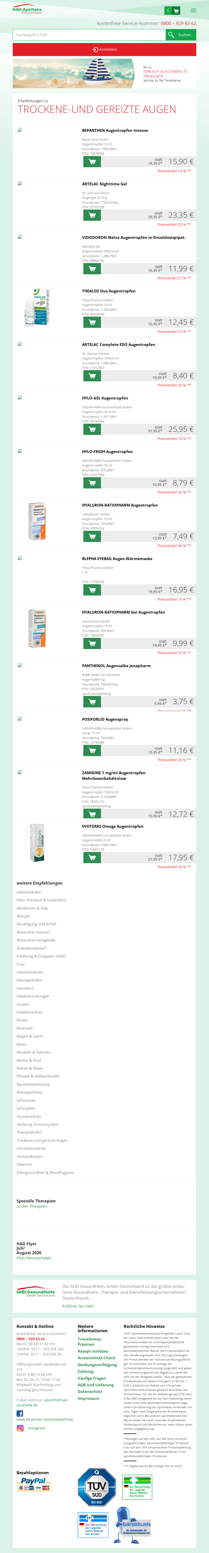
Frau (20, 964)
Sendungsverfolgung (97, 1364)
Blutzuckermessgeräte (36, 939)
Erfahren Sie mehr (78, 1306)
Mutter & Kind (29, 1060)
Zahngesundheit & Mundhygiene (45, 1172)
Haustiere (25, 988)
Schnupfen (26, 1108)
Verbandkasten (30, 1156)
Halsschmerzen (30, 972)
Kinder (22, 1020)
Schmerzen (26, 1100)
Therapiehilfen (29, 1132)
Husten (23, 1004)
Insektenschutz (30, 1012)
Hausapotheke (29, 979)
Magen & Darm (30, 1036)
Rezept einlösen (93, 1351)
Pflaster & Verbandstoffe (38, 1076)
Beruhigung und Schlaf (36, 923)
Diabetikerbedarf (31, 948)
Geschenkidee (29, 892)
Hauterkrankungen (33, 996)
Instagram (36, 1428)
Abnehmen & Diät (32, 908)
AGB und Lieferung (96, 1384)
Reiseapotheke (29, 1092)
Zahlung (85, 1371)
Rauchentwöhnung (33, 1084)
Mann (22, 1044)
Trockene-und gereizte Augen (42, 1140)
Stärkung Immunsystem (37, 1124)
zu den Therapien (32, 1206)
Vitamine (24, 1164)
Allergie (23, 915)
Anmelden (107, 49)
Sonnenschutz (29, 1116)
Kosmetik (25, 1028)
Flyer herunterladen (34, 1257)
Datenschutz (90, 1391)
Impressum (88, 1398)
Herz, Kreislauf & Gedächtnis (42, 899)
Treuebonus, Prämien (90, 1341)
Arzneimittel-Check (96, 1357)
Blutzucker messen (33, 932)
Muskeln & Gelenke (33, 1052)
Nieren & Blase (30, 1068)
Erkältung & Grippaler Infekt (41, 956)
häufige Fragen (92, 1378)
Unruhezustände (31, 1148)
